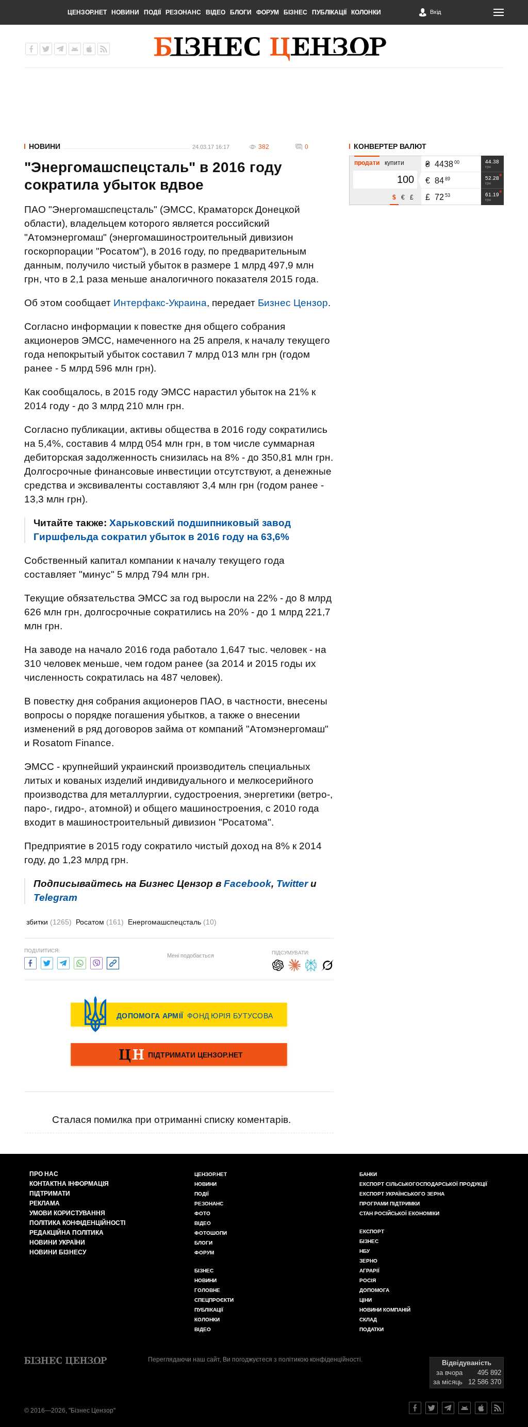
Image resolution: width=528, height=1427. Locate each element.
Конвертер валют (390, 146)
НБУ (364, 1251)
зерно (368, 1261)
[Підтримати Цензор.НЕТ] (179, 1055)
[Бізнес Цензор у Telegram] (60, 49)
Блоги (241, 12)
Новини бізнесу (57, 1252)
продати (367, 162)
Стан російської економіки (399, 1213)
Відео (215, 12)
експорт (371, 1231)
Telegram (55, 897)
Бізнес (295, 12)
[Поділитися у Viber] (96, 962)
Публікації (329, 12)
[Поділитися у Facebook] (30, 962)
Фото (202, 1213)
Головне (207, 1290)
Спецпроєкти (214, 1300)
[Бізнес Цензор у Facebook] (31, 49)
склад (368, 1319)
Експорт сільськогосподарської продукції (423, 1184)
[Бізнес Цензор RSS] (103, 49)
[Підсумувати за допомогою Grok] (327, 964)
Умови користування (67, 1213)
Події (152, 12)
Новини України (57, 1242)
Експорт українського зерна (401, 1194)
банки (368, 1174)
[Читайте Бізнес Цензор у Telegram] (448, 1408)
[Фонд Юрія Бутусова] (179, 1014)
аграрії (369, 1270)
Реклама (44, 1203)
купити (394, 162)
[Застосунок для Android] (75, 49)
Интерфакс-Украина (160, 302)
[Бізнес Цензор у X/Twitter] (46, 49)
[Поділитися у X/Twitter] (47, 962)
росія (367, 1280)
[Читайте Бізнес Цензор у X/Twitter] (431, 1408)
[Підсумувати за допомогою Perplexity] (311, 964)
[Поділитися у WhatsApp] (80, 962)
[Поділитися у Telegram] (63, 962)
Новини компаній (384, 1310)
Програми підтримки (389, 1203)
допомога (374, 1290)
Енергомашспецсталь (172, 922)
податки (371, 1329)
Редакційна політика (66, 1232)
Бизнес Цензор (293, 302)
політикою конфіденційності (319, 1359)
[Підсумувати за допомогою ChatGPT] (278, 964)
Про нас (43, 1174)
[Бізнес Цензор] (270, 49)
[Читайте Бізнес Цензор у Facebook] (415, 1408)
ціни (365, 1300)
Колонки (366, 12)
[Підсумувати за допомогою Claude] (294, 964)
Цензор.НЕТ (87, 12)
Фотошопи (210, 1233)
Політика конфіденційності (77, 1223)
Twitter (292, 883)
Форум (267, 12)
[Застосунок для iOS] (89, 49)
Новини (125, 12)
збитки (49, 922)
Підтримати (49, 1193)
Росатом (100, 922)
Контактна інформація (69, 1183)
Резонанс (183, 12)
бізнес (368, 1241)
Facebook (247, 883)
